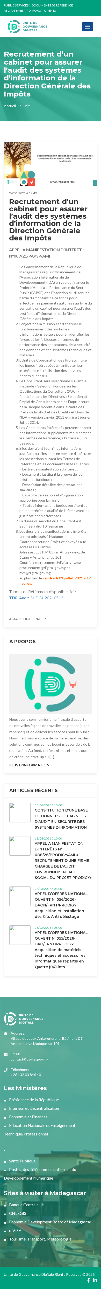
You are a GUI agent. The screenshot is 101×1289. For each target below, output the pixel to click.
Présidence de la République (33, 1099)
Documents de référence (52, 5)
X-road (35, 10)
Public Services (16, 5)
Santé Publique (21, 1160)
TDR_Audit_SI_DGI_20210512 (36, 597)
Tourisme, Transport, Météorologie (39, 1238)
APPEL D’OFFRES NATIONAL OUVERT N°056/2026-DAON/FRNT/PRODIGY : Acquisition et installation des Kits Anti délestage (61, 905)
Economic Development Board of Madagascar (49, 1221)
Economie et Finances (27, 1116)
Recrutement (15, 10)
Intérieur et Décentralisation (33, 1108)
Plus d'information (29, 765)
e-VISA (14, 1230)
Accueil (10, 105)
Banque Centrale (23, 1204)
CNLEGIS (17, 1213)
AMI (28, 105)
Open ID (50, 10)
